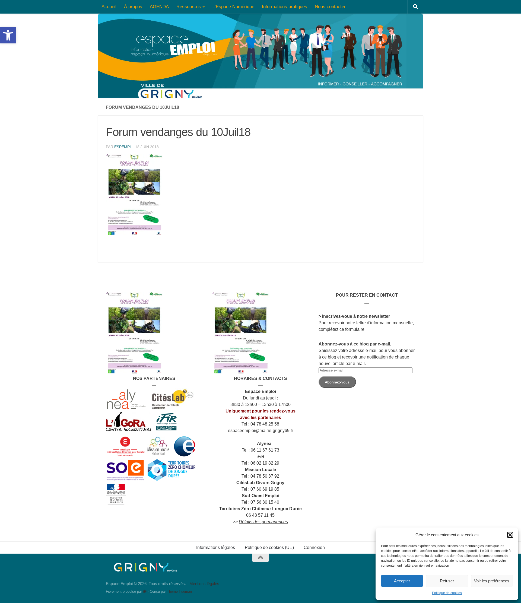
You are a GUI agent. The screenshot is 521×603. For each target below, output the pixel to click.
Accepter (402, 581)
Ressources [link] (188, 6)
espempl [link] (123, 147)
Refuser (447, 581)
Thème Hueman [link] (179, 591)
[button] (510, 535)
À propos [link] (133, 6)
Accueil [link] (108, 6)
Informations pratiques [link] (284, 6)
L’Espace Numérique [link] (233, 6)
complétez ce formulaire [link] (341, 329)
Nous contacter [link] (330, 6)
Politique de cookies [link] (447, 593)
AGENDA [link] (159, 6)
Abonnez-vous (337, 382)
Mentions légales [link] (204, 583)
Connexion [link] (314, 547)
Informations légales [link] (215, 547)
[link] (8, 35)
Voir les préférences (491, 581)
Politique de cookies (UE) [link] (269, 547)
